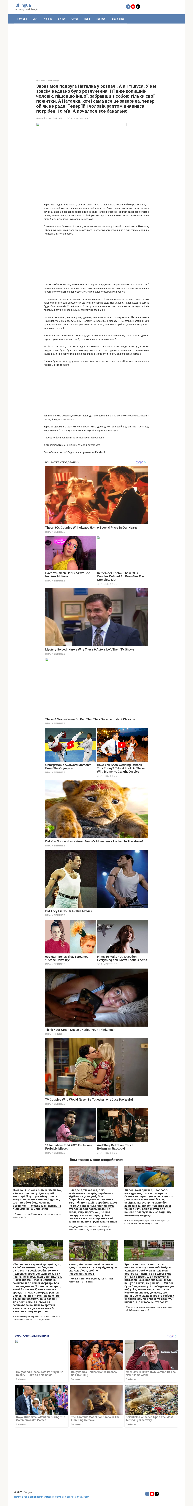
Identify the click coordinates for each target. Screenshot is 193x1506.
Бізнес (61, 18)
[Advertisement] (96, 49)
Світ (35, 18)
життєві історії (82, 118)
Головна (22, 18)
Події (87, 18)
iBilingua (22, 5)
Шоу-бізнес (117, 18)
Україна (47, 18)
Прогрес (100, 18)
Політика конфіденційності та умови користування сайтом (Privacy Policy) (52, 1497)
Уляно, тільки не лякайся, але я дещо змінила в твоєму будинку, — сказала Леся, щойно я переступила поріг (93, 1268)
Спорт (74, 18)
